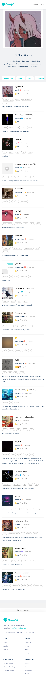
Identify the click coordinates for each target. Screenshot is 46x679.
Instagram (28, 653)
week (22, 373)
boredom (24, 201)
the (16, 373)
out (20, 454)
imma (5, 201)
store (4, 430)
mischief (32, 561)
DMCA (27, 674)
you (31, 509)
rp (4, 350)
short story (6, 484)
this (29, 127)
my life (22, 326)
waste (25, 430)
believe (11, 152)
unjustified (6, 585)
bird (30, 484)
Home (5, 643)
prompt (5, 252)
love (29, 78)
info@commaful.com (18, 628)
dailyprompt (29, 248)
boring (12, 430)
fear (38, 224)
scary (25, 224)
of (12, 99)
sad (34, 177)
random (20, 177)
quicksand (6, 248)
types (5, 276)
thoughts (6, 454)
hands (17, 402)
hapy (28, 177)
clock (32, 224)
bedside (14, 509)
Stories (5, 646)
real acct (6, 561)
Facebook (28, 643)
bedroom (6, 509)
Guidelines (28, 670)
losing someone (8, 103)
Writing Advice (8, 663)
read (12, 127)
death (35, 533)
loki (13, 561)
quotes (5, 177)
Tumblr (27, 650)
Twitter (27, 646)
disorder (18, 224)
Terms (27, 667)
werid (13, 177)
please (5, 127)
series (25, 301)
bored (18, 350)
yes (17, 276)
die (11, 201)
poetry (38, 509)
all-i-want (23, 509)
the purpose (7, 326)
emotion (16, 585)
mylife (30, 326)
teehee (23, 276)
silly (18, 430)
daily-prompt (17, 248)
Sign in (5, 650)
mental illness (7, 224)
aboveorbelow (14, 533)
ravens (5, 301)
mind (31, 454)
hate (23, 585)
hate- (29, 585)
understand (38, 585)
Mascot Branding (9, 667)
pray (4, 533)
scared (21, 78)
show (5, 402)
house (13, 301)
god (19, 561)
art (4, 373)
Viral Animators (8, 670)
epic (30, 276)
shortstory (17, 484)
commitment (41, 78)
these (29, 152)
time (13, 454)
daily (37, 248)
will (24, 350)
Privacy (27, 663)
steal (28, 533)
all (18, 127)
